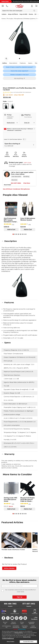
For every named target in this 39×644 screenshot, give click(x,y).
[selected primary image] (19, 38)
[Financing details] (34, 128)
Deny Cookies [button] (10, 641)
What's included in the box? (19, 74)
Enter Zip (26, 122)
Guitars (4, 14)
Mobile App (34, 613)
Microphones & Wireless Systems (24, 18)
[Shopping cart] (36, 6)
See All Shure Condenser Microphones (16, 189)
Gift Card (4, 613)
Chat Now (26, 183)
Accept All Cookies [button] (28, 641)
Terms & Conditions (13, 623)
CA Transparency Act (6, 626)
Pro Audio (10, 18)
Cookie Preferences (8, 638)
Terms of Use (26, 637)
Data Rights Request (25, 626)
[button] (19, 241)
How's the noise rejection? (19, 71)
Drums (31, 14)
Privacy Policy (19, 632)
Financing (24, 613)
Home (3, 18)
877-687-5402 (28, 604)
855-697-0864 (16, 183)
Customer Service (15, 613)
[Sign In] (32, 6)
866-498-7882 (10, 604)
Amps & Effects (13, 14)
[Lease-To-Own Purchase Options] (24, 139)
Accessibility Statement (31, 623)
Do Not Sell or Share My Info (16, 626)
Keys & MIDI (23, 14)
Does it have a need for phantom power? (19, 67)
